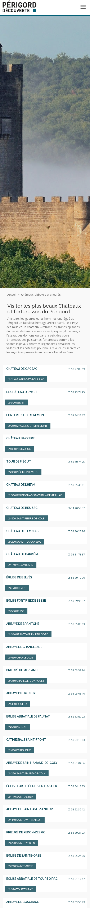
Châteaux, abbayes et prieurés (41, 294)
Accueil (11, 294)
